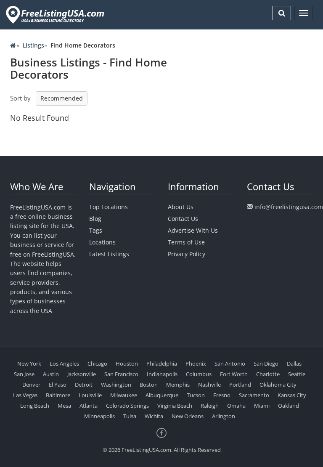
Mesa (64, 405)
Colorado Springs (127, 405)
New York (29, 363)
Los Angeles (64, 363)
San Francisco (121, 374)
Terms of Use (186, 242)
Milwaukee (123, 395)
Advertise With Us (193, 230)
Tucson (196, 395)
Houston (127, 363)
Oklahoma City (278, 384)
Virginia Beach (174, 405)
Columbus (199, 374)
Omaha (236, 405)
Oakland (288, 405)
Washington (116, 384)
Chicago (97, 363)
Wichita (154, 416)
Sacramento (254, 395)
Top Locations (108, 207)
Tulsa (129, 416)
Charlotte (268, 374)
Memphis (178, 384)
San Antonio (229, 363)
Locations (102, 242)
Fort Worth (234, 374)
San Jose (24, 374)
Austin (51, 374)
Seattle (296, 374)
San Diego (266, 363)
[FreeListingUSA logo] (54, 15)
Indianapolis (162, 374)
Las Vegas (25, 395)
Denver (31, 384)
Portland (240, 384)
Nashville (209, 384)
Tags (95, 230)
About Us (180, 207)
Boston (149, 384)
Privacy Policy (186, 254)
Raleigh (210, 405)
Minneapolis (99, 416)
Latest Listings (109, 254)
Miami (262, 405)
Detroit (84, 384)
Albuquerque (162, 395)
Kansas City (292, 395)
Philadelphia (161, 363)
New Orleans (188, 416)
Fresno (221, 395)
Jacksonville (81, 374)
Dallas (294, 363)
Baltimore (58, 395)
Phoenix (195, 363)
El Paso (57, 384)
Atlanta (88, 405)
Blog (95, 219)
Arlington (223, 416)
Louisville (90, 395)
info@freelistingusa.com (288, 207)
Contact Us (183, 219)
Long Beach (34, 405)
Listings (33, 45)
